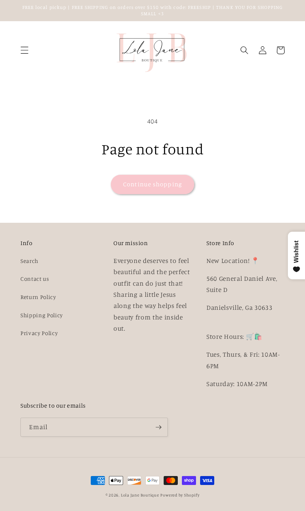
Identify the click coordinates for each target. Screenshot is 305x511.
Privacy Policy (39, 333)
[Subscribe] (158, 427)
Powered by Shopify (179, 495)
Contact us (34, 278)
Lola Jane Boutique (140, 495)
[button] (24, 50)
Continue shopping (152, 184)
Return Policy (38, 297)
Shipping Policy (41, 315)
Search (29, 260)
